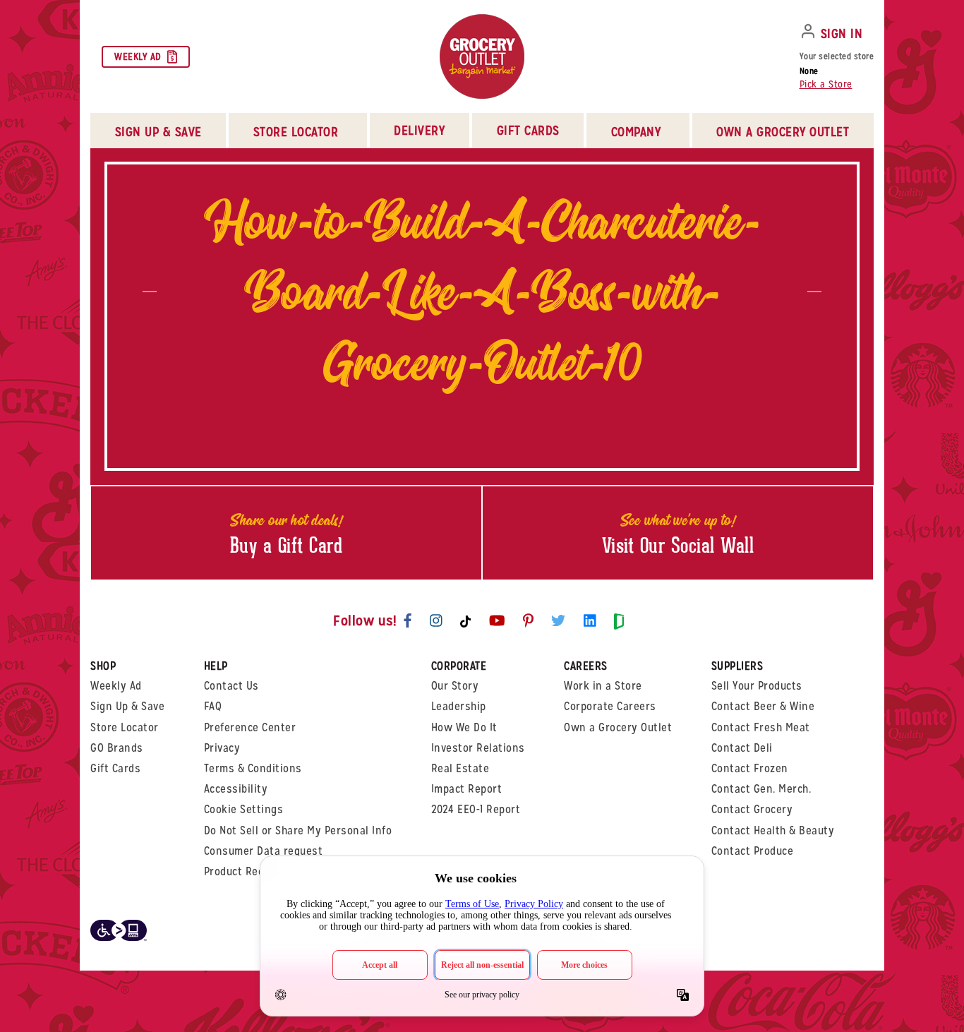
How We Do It (464, 727)
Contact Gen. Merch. (761, 788)
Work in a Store (603, 685)
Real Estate (460, 768)
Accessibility (236, 788)
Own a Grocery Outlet (618, 727)
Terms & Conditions (253, 768)
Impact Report (466, 788)
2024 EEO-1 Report (476, 809)
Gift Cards (528, 130)
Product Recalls (243, 871)
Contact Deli (742, 747)
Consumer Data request (263, 851)
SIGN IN (842, 33)
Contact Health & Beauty (773, 830)
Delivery (419, 130)
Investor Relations (478, 747)
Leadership (458, 706)
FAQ (213, 706)
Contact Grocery (752, 809)
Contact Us (231, 685)
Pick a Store (826, 84)
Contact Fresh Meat (760, 727)
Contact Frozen (749, 768)
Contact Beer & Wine (763, 706)
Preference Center (250, 727)
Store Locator (124, 727)
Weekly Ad (138, 56)
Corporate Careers (610, 706)
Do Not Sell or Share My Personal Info (298, 830)
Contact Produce (752, 851)
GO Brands (116, 747)
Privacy (222, 747)
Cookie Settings (244, 809)
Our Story (455, 685)
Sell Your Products (756, 685)
